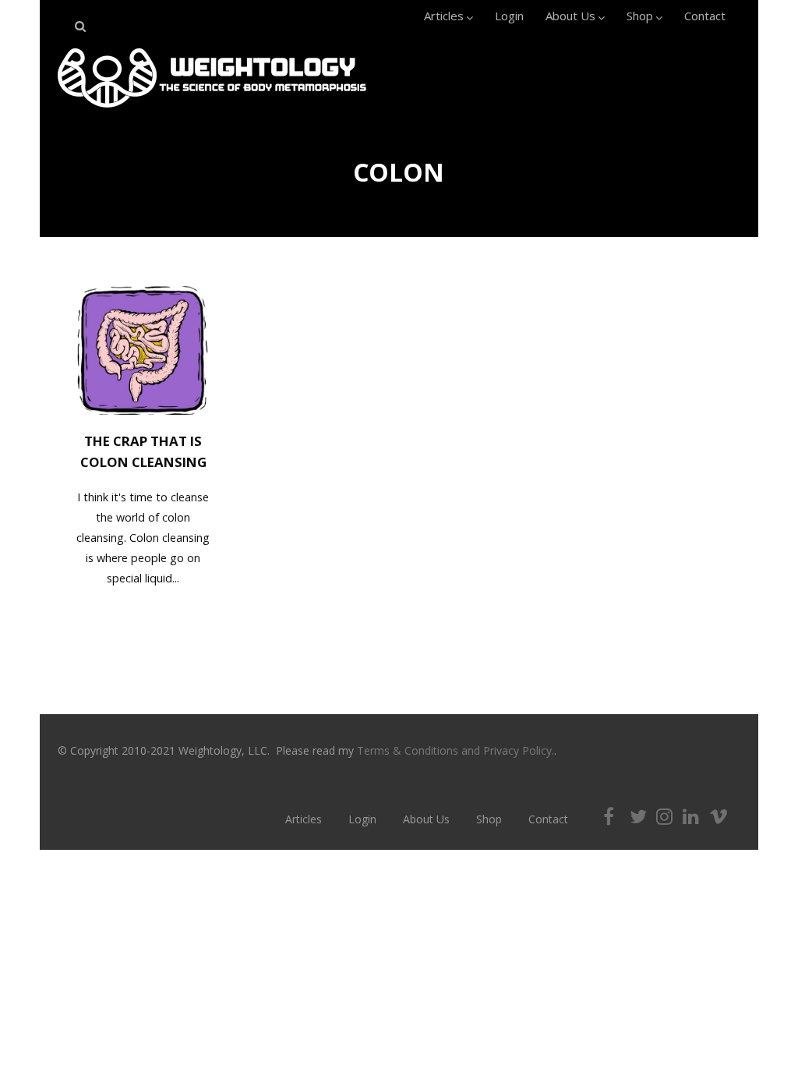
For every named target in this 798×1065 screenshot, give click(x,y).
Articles (444, 15)
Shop (640, 15)
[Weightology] (212, 111)
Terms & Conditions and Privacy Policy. (455, 750)
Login (509, 15)
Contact (705, 15)
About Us (570, 15)
